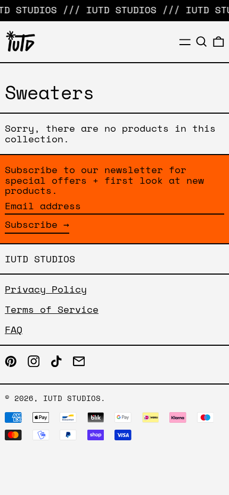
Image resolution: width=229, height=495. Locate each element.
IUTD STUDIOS (40, 259)
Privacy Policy (46, 289)
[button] (201, 42)
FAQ (13, 329)
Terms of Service (52, 309)
